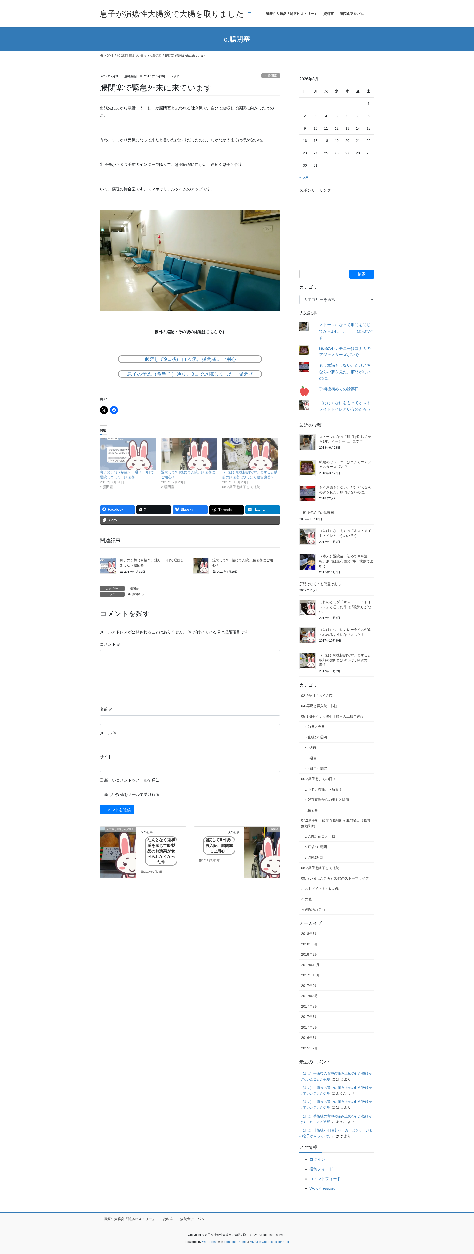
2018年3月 (309, 944)
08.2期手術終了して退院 (320, 868)
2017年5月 (309, 1027)
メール (108, 733)
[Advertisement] (336, 225)
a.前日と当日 (315, 727)
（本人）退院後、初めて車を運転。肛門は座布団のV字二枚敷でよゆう (346, 561)
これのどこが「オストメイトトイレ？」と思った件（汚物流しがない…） (345, 607)
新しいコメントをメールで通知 (131, 780)
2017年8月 (309, 996)
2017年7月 (309, 1006)
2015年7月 (309, 1048)
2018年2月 (309, 954)
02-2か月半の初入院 (317, 696)
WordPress (209, 1242)
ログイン (317, 1159)
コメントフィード (325, 1179)
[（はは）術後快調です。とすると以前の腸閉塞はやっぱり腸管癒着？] (250, 454)
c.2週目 (310, 748)
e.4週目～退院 (316, 768)
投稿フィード (321, 1169)
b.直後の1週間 (316, 737)
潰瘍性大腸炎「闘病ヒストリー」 (130, 1219)
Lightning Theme (235, 1242)
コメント (110, 644)
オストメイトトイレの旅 (320, 889)
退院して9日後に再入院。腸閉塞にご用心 (190, 359)
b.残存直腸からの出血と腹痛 (327, 800)
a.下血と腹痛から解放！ (323, 789)
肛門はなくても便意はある (320, 584)
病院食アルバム (192, 1219)
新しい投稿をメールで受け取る (131, 794)
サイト (106, 757)
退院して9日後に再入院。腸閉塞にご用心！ (219, 845)
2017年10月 (310, 975)
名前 (106, 709)
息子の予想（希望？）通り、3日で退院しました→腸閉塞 (190, 374)
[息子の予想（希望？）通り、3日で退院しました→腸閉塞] (128, 454)
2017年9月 (309, 986)
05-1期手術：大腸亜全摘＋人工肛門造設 (332, 716)
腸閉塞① (138, 594)
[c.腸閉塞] (262, 845)
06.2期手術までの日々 (318, 779)
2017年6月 (309, 1017)
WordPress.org (322, 1188)
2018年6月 (309, 934)
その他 (306, 899)
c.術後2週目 (314, 857)
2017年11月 (310, 965)
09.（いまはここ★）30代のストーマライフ (335, 878)
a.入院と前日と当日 (320, 836)
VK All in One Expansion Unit (269, 1242)
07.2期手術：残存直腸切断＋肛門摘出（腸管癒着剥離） (335, 823)
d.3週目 (310, 758)
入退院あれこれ (313, 909)
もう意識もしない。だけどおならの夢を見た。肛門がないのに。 (345, 371)
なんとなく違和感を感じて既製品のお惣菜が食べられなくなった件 (161, 851)
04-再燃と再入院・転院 (319, 706)
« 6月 (304, 177)
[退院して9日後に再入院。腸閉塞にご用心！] (189, 454)
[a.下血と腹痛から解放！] (118, 845)
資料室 (168, 1219)
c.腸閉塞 (271, 76)
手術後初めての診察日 (339, 389)
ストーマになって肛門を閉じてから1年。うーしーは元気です (346, 331)
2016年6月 (309, 1038)
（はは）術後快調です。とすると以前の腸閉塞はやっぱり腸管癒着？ (345, 660)
